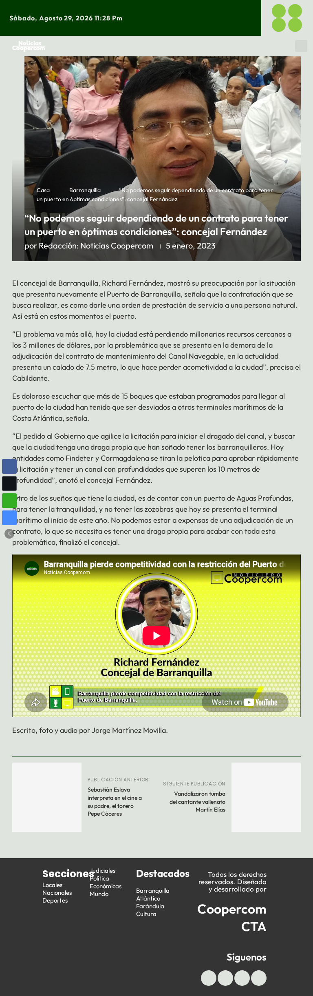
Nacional (135, 44)
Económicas (98, 48)
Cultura (146, 914)
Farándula (150, 906)
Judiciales (223, 44)
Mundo (254, 48)
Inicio (71, 44)
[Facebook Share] (9, 466)
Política (266, 44)
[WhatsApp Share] (9, 500)
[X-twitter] (295, 11)
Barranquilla (85, 190)
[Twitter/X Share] (9, 483)
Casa (43, 190)
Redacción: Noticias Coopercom (96, 245)
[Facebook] (279, 11)
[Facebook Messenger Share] (9, 517)
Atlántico (148, 898)
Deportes (178, 44)
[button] (301, 46)
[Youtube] (279, 25)
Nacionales (57, 892)
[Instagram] (295, 25)
